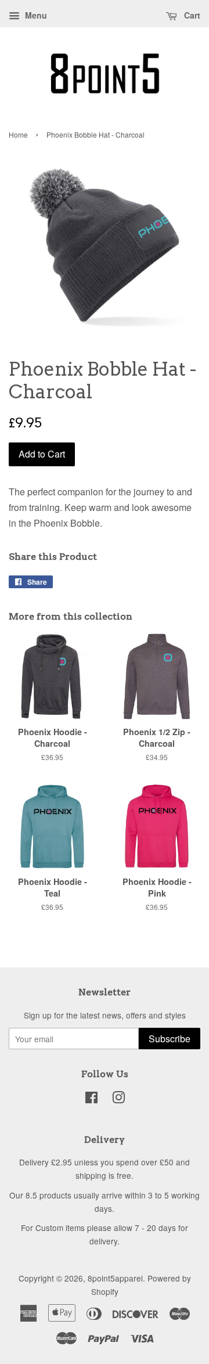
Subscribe (169, 1038)
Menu (35, 15)
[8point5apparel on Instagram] (118, 1099)
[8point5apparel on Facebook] (91, 1099)
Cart (191, 15)
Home (18, 134)
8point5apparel (115, 1278)
